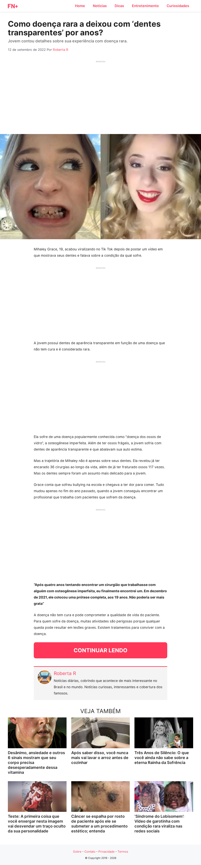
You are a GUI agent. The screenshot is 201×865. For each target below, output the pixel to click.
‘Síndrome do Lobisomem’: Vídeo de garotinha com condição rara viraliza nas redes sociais (159, 823)
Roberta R (65, 673)
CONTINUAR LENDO (100, 650)
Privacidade (106, 851)
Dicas (119, 6)
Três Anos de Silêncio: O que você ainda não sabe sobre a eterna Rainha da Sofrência (161, 757)
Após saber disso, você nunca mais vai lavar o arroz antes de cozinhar (99, 757)
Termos (123, 851)
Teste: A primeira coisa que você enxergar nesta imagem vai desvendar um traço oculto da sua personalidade (37, 823)
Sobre (77, 851)
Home (80, 6)
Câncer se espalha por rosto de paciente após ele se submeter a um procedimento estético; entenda (99, 823)
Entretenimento (145, 6)
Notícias (100, 6)
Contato (89, 851)
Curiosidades (178, 6)
